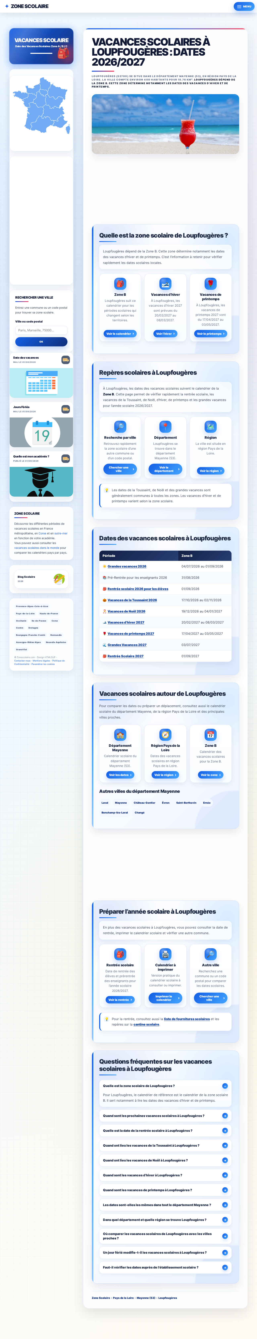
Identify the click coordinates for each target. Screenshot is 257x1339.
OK (41, 341)
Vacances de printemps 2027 (131, 634)
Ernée (207, 802)
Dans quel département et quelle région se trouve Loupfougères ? (155, 1220)
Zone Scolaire (29, 6)
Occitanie (21, 620)
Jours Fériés (21, 407)
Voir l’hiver (164, 333)
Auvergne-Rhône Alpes (28, 642)
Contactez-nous (22, 660)
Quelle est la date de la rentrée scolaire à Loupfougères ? (148, 1131)
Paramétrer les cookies (43, 664)
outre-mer (60, 533)
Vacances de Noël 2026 (126, 611)
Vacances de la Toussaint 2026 (132, 600)
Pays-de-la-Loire (25, 613)
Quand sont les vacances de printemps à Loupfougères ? (147, 1190)
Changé (140, 812)
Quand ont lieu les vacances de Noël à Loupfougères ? (145, 1160)
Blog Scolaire (26, 576)
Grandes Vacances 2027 (127, 645)
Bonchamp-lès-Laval (115, 812)
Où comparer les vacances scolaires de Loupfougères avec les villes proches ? (157, 1236)
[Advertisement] (165, 188)
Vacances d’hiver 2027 (126, 622)
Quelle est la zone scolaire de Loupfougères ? (139, 1086)
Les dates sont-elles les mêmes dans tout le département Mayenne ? (157, 1205)
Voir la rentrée (118, 999)
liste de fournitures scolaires (187, 1019)
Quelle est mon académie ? (31, 456)
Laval (105, 802)
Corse (42, 533)
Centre (19, 628)
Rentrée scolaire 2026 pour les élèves (138, 589)
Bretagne (33, 628)
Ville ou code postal (29, 321)
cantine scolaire (146, 1024)
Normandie (56, 635)
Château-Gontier (144, 802)
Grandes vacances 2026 (127, 566)
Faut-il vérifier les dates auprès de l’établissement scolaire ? (151, 1267)
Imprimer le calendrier (164, 998)
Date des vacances (26, 357)
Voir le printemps (209, 333)
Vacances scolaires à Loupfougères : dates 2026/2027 (151, 52)
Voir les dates (118, 775)
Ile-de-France (39, 620)
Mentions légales (41, 660)
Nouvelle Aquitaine (56, 642)
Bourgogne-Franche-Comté (30, 635)
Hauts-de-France (49, 613)
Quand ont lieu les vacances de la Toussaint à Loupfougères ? (151, 1145)
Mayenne (121, 802)
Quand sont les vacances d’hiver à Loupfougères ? (142, 1175)
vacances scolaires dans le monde (36, 547)
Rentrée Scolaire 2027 (126, 656)
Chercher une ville (118, 469)
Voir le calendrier (118, 333)
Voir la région (209, 471)
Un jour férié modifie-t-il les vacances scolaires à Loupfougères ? (155, 1252)
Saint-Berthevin (186, 802)
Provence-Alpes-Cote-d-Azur (32, 606)
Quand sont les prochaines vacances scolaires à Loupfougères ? (154, 1116)
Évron (165, 802)
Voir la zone (209, 775)
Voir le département (163, 469)
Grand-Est (21, 649)
